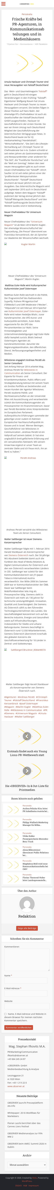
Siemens (10, 713)
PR (46, 710)
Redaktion (43, 44)
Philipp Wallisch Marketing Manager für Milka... (35, 823)
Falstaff (42, 91)
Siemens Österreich (18, 555)
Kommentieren (26, 44)
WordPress (27, 1181)
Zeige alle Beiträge (27, 928)
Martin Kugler (24, 706)
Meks (34, 1177)
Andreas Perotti (27, 697)
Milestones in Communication (27, 710)
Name (8, 975)
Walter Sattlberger (25, 716)
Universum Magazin (27, 713)
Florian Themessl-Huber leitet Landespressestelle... (35, 879)
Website (8, 1001)
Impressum (33, 1185)
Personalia (27, 14)
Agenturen (11, 697)
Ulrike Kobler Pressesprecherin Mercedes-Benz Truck (36, 839)
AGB (25, 1185)
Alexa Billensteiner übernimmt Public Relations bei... (36, 853)
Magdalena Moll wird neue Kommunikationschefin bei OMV (35, 866)
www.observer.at (16, 1086)
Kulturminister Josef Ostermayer (25, 311)
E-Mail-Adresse (12, 988)
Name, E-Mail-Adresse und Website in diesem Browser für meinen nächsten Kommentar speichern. (25, 1017)
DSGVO (18, 1185)
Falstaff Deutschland (24, 700)
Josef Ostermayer (29, 703)
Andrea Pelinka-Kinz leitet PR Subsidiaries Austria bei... (35, 810)
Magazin (10, 706)
